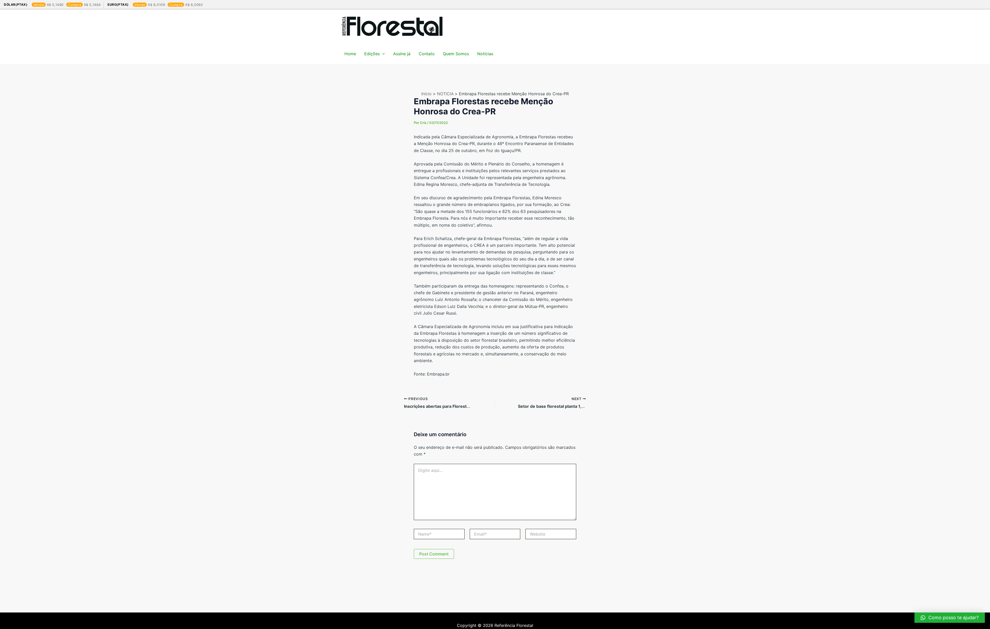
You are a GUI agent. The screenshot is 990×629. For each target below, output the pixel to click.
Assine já (401, 53)
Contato (427, 53)
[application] (382, 53)
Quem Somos (456, 53)
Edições (372, 53)
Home (350, 53)
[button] (949, 617)
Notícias (485, 53)
